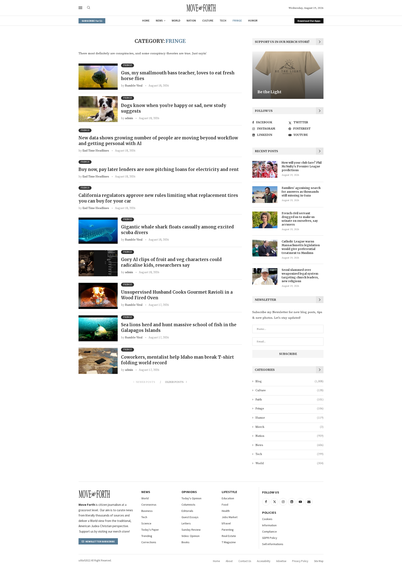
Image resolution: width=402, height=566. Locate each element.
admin (129, 118)
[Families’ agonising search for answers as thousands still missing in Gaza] (264, 194)
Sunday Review (191, 529)
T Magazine (229, 542)
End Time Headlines (95, 151)
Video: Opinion (191, 535)
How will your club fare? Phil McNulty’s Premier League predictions (302, 166)
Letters (186, 523)
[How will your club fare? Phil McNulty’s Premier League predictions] (264, 169)
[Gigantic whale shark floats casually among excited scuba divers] (98, 231)
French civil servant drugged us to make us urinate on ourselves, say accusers (300, 219)
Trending (146, 535)
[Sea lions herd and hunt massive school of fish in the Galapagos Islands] (98, 328)
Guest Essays (190, 517)
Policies (269, 512)
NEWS (145, 491)
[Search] (88, 8)
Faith (289, 400)
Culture (207, 20)
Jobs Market (229, 517)
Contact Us (244, 561)
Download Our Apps (309, 20)
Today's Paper (150, 529)
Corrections (148, 542)
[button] (256, 75)
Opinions (189, 491)
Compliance (269, 531)
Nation (191, 20)
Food (225, 504)
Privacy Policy (300, 561)
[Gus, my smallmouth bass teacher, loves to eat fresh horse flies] (98, 77)
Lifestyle (229, 491)
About (229, 561)
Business (147, 510)
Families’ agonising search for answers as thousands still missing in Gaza (301, 191)
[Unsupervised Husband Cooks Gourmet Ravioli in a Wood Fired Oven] (98, 296)
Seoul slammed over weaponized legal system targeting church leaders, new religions (300, 275)
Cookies (267, 519)
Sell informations (272, 544)
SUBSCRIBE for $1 (92, 20)
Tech (223, 20)
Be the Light (269, 92)
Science (146, 523)
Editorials (187, 510)
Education (228, 498)
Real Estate (229, 535)
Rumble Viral (134, 86)
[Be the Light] (287, 75)
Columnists (188, 504)
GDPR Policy (269, 537)
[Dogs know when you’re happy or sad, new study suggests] (98, 109)
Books (185, 542)
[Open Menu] (80, 8)
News (159, 20)
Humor (253, 20)
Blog (289, 381)
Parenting (228, 529)
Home (145, 20)
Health (226, 510)
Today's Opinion (191, 498)
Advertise (281, 561)
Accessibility (263, 561)
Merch (289, 427)
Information (269, 525)
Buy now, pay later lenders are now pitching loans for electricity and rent (159, 169)
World (176, 20)
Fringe (237, 20)
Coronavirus (148, 504)
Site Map (318, 561)
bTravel (226, 523)
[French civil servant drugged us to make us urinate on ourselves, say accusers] (264, 220)
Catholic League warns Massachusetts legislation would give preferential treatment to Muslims (301, 247)
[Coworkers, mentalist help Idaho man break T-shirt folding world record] (98, 361)
